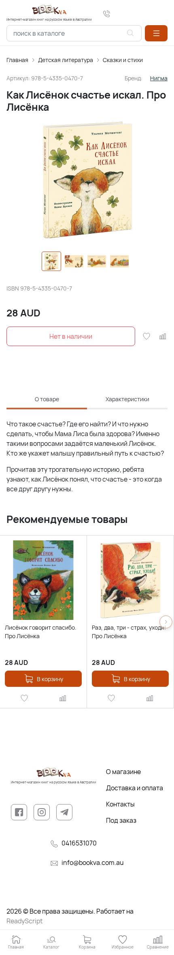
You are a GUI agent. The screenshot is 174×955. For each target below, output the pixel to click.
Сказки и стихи (123, 60)
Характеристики (127, 399)
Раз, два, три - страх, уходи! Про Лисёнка (129, 632)
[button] (156, 33)
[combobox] (74, 33)
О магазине (123, 771)
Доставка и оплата (134, 787)
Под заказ (121, 820)
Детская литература (65, 60)
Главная (17, 60)
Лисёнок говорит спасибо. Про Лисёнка (40, 632)
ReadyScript (24, 920)
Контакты (120, 804)
